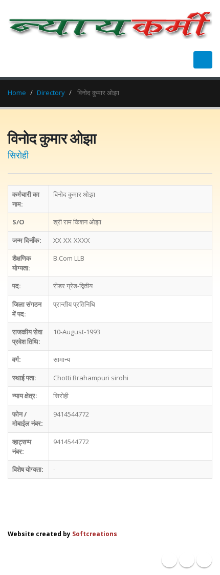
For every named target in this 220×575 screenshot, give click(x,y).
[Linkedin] (204, 559)
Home (17, 92)
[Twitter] (186, 559)
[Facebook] (169, 559)
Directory (51, 92)
